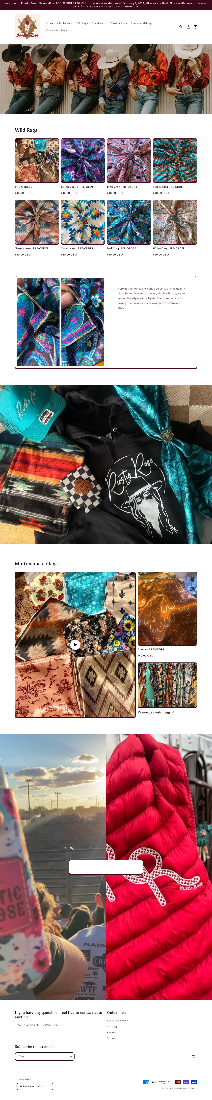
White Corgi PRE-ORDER (169, 248)
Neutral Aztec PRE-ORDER (32, 248)
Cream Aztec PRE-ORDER (77, 248)
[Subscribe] (70, 1056)
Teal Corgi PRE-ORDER (121, 248)
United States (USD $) (31, 1086)
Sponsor (111, 1038)
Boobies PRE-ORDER (151, 649)
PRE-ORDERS (23, 186)
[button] (181, 27)
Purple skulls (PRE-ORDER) (78, 186)
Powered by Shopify (188, 1088)
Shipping (112, 1026)
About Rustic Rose (117, 1020)
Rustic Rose (175, 1088)
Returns (111, 1032)
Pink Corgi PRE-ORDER (122, 186)
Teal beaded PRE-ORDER (168, 186)
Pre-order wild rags (154, 712)
